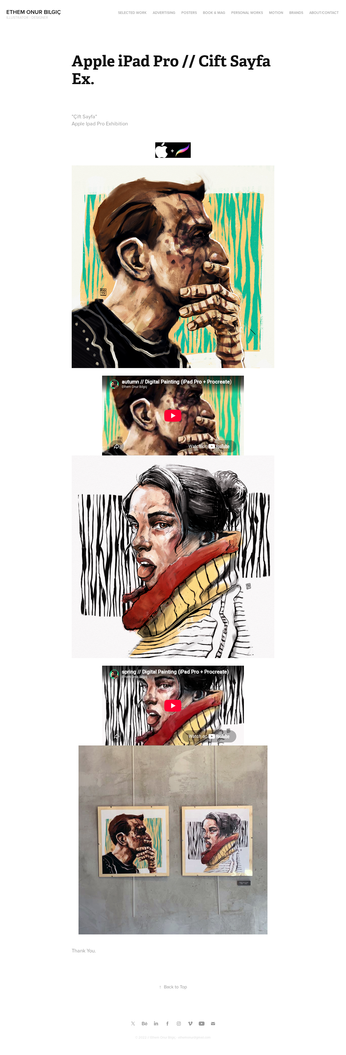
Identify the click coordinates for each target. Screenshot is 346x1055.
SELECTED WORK (132, 12)
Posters (189, 12)
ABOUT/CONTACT (324, 12)
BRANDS (296, 12)
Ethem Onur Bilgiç (33, 12)
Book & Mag (214, 12)
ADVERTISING (164, 12)
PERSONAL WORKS (247, 12)
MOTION (276, 12)
